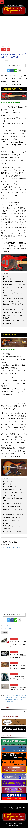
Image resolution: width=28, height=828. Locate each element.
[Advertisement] (14, 30)
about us (10, 807)
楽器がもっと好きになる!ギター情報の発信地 (14, 823)
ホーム (5, 807)
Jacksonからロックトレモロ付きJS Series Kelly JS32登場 (18, 644)
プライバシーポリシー (18, 807)
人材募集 (17, 808)
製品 (8, 625)
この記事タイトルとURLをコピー (15, 65)
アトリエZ (8, 628)
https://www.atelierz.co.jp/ (11, 548)
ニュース (5, 625)
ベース (4, 628)
